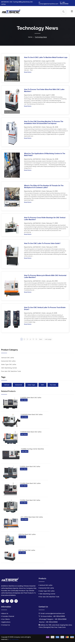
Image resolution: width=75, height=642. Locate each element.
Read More (27, 72)
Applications (6, 622)
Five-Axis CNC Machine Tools (11, 371)
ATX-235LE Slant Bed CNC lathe (32, 517)
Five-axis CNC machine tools (49, 597)
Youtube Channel (8, 616)
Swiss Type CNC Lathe (8, 364)
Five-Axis (53, 385)
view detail (24, 400)
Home (30, 37)
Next (41, 339)
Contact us (6, 625)
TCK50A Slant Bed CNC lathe (30, 467)
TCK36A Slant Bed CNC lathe (30, 500)
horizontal (18, 385)
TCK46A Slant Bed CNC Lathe (30, 483)
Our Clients (6, 619)
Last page (48, 339)
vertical (6, 385)
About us (5, 613)
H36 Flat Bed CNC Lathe (26, 550)
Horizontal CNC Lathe (8, 361)
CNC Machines (14, 639)
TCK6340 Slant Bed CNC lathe (30, 432)
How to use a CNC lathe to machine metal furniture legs (45, 57)
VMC (42, 385)
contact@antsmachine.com (48, 4)
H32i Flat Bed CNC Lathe (27, 534)
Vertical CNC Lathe (7, 358)
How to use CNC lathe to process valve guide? (42, 243)
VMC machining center (9, 368)
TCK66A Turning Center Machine (32, 449)
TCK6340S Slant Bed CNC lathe (31, 415)
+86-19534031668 (64, 3)
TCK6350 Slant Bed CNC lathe (30, 398)
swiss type (31, 385)
